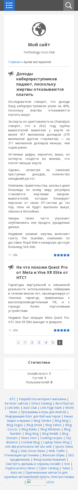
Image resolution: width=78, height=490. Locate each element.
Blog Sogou (14, 425)
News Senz (29, 438)
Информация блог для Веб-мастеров (32, 416)
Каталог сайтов (16, 403)
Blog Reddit (50, 433)
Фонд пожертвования (49, 459)
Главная (14, 62)
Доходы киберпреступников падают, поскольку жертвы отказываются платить (40, 84)
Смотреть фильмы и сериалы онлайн (33, 464)
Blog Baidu (29, 429)
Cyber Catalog (48, 468)
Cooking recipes (51, 438)
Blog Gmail (34, 425)
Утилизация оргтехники (21, 455)
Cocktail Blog (30, 442)
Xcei (67, 464)
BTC (13, 399)
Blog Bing (61, 421)
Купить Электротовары (56, 477)
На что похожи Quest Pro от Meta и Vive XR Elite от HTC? (42, 272)
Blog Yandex (42, 421)
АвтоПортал (64, 403)
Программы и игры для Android (43, 412)
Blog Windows (50, 429)
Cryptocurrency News (20, 468)
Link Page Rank (51, 408)
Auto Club (30, 408)
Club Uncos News (33, 451)
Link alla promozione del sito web (28, 446)
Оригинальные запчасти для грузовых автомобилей (36, 474)
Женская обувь (53, 455)
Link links (13, 408)
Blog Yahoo (53, 425)
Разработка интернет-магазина (42, 399)
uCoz (50, 482)
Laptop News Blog (56, 442)
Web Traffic (57, 451)
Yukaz (66, 468)
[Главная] (39, 35)
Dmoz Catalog (41, 403)
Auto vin (16, 472)
